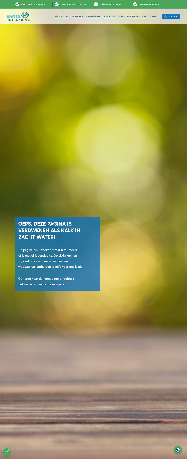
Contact (172, 16)
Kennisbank (93, 16)
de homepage (49, 279)
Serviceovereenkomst (132, 16)
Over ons (110, 16)
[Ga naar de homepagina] (18, 16)
